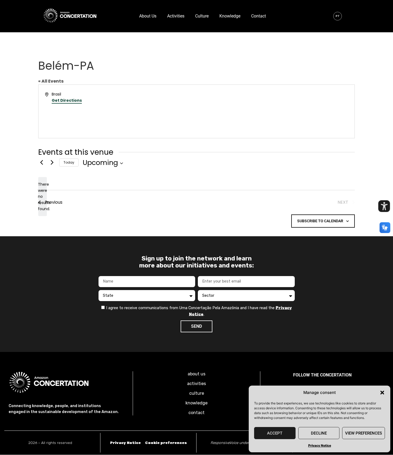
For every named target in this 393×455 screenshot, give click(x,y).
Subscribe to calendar (320, 221)
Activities (175, 16)
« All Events (51, 81)
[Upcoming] (103, 162)
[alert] (42, 196)
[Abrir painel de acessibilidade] (384, 206)
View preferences (363, 433)
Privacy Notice (319, 445)
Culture (202, 16)
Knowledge (229, 16)
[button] (382, 392)
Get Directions (67, 100)
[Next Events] (52, 162)
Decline (319, 433)
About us (147, 16)
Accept (274, 433)
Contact (258, 16)
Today (69, 162)
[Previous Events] (41, 162)
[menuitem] (337, 16)
